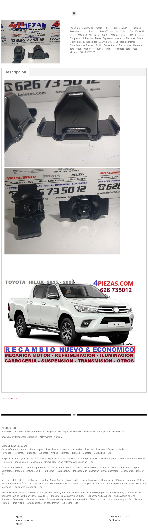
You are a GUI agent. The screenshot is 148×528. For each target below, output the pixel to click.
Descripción (15, 72)
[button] (74, 13)
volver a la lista (9, 398)
